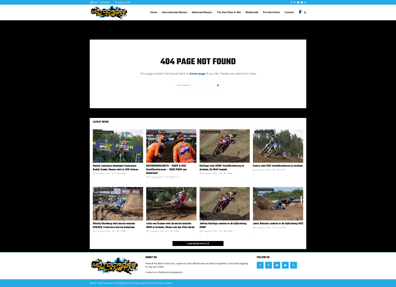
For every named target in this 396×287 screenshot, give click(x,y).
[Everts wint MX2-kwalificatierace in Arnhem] (278, 146)
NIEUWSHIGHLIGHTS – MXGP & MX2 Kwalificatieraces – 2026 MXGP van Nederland (166, 169)
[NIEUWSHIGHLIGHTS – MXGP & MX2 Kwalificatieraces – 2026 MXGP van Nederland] (171, 146)
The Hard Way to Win (229, 12)
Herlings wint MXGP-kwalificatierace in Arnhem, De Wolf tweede (222, 168)
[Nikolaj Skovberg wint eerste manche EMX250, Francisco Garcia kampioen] (118, 204)
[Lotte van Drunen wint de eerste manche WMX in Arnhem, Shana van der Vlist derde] (171, 204)
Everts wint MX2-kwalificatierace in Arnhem (278, 166)
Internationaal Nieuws (174, 12)
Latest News (101, 122)
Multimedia (251, 12)
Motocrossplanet (164, 283)
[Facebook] (260, 265)
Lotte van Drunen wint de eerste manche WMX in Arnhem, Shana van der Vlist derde (170, 225)
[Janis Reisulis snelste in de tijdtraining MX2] (278, 204)
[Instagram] (268, 265)
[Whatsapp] (293, 265)
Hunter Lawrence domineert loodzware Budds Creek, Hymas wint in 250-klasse (115, 168)
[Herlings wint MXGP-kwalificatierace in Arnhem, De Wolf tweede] (225, 146)
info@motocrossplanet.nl (170, 272)
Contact (289, 12)
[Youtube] (276, 265)
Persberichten (271, 12)
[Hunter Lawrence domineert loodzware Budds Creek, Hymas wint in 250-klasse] (118, 146)
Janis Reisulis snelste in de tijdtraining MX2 (278, 224)
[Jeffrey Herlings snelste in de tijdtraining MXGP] (225, 204)
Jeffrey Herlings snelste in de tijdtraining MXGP (223, 225)
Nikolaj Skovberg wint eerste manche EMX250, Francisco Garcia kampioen (114, 225)
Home (153, 12)
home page (197, 73)
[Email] (285, 265)
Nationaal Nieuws (202, 12)
